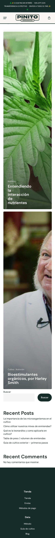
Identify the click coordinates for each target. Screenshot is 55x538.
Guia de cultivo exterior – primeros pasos (25, 442)
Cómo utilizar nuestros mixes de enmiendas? (27, 426)
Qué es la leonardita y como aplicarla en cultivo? (25, 432)
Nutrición (12, 181)
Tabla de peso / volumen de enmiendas (24, 438)
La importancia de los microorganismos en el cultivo (27, 420)
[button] (5, 17)
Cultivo (11, 369)
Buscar (7, 391)
